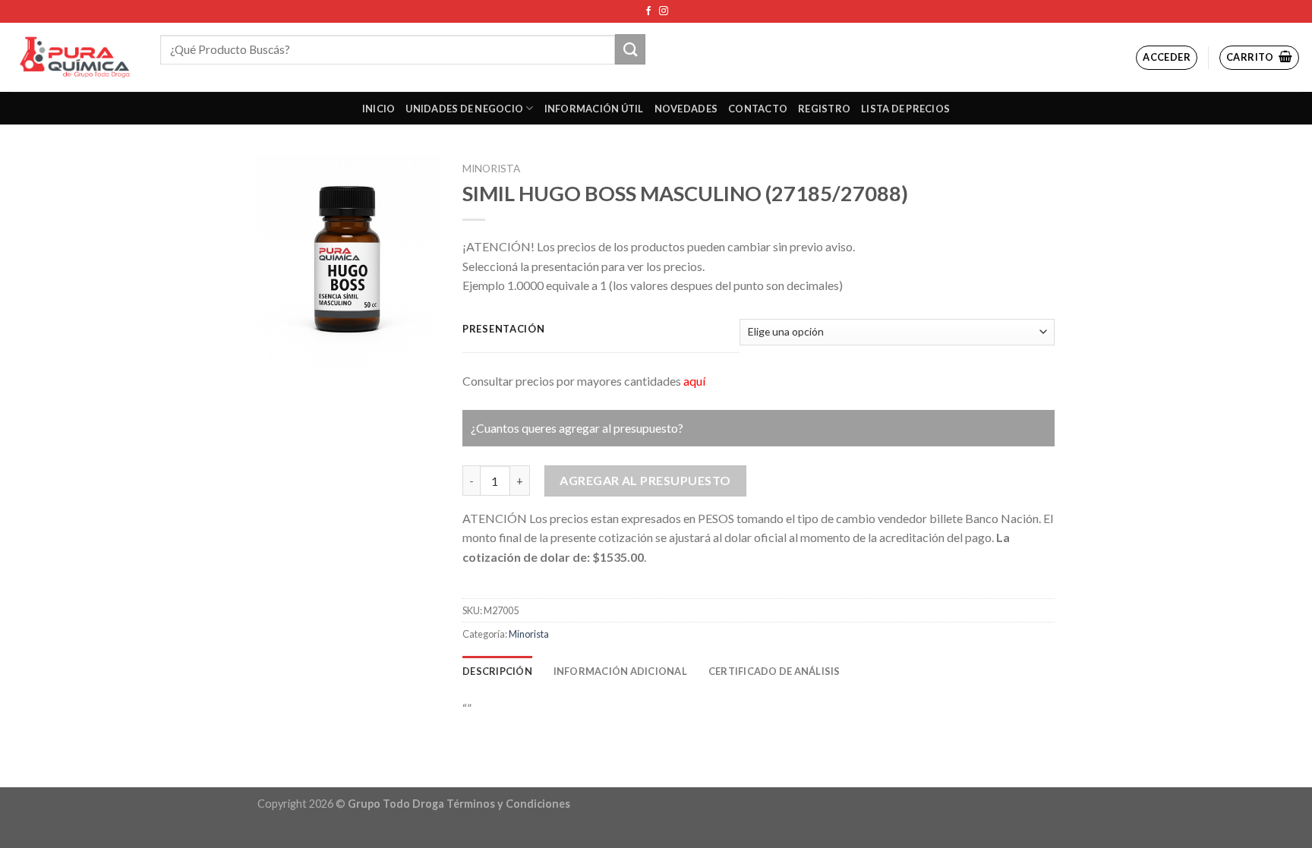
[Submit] (630, 49)
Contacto (757, 108)
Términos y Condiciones (508, 803)
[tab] (497, 671)
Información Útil (594, 108)
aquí (694, 381)
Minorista (491, 168)
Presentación (503, 329)
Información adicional (620, 671)
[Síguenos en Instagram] (663, 11)
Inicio (379, 108)
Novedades (686, 108)
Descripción (497, 671)
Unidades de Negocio (464, 108)
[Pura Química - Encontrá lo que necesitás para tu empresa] (74, 57)
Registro (824, 108)
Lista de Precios (905, 108)
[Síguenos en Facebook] (648, 11)
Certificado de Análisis (774, 671)
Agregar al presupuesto (645, 480)
